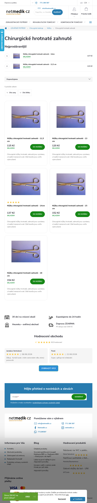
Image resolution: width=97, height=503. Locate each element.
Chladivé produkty (40, 449)
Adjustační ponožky (41, 470)
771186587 (42, 432)
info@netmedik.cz (44, 423)
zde (67, 495)
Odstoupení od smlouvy (16, 456)
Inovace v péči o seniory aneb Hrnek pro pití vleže (44, 466)
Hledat (57, 12)
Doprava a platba (11, 3)
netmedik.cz (69, 428)
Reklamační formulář (14, 459)
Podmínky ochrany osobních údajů (17, 463)
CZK (85, 3)
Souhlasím (78, 499)
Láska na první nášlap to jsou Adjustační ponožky (44, 461)
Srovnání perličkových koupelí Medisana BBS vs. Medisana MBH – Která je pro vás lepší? (46, 454)
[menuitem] (18, 22)
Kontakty (10, 449)
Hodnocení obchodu (48, 336)
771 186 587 (70, 423)
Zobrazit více (48, 368)
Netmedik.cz (42, 428)
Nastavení (62, 499)
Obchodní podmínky (14, 452)
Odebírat (79, 397)
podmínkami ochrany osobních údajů (46, 403)
